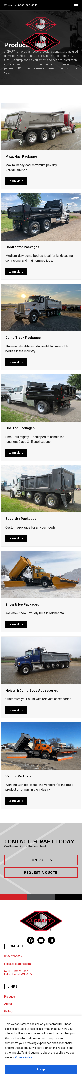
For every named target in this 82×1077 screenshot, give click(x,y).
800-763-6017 (29, 5)
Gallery (8, 1011)
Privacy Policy (23, 1057)
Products (10, 996)
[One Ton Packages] (41, 398)
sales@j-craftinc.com (17, 963)
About (8, 1003)
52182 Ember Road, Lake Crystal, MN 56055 (18, 972)
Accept (41, 1069)
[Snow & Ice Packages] (41, 574)
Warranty (10, 5)
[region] (41, 1046)
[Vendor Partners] (41, 746)
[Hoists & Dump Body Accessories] (41, 660)
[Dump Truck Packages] (41, 307)
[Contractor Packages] (41, 217)
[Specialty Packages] (41, 488)
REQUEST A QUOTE (40, 872)
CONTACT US (41, 860)
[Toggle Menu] (76, 5)
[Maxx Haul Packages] (41, 126)
